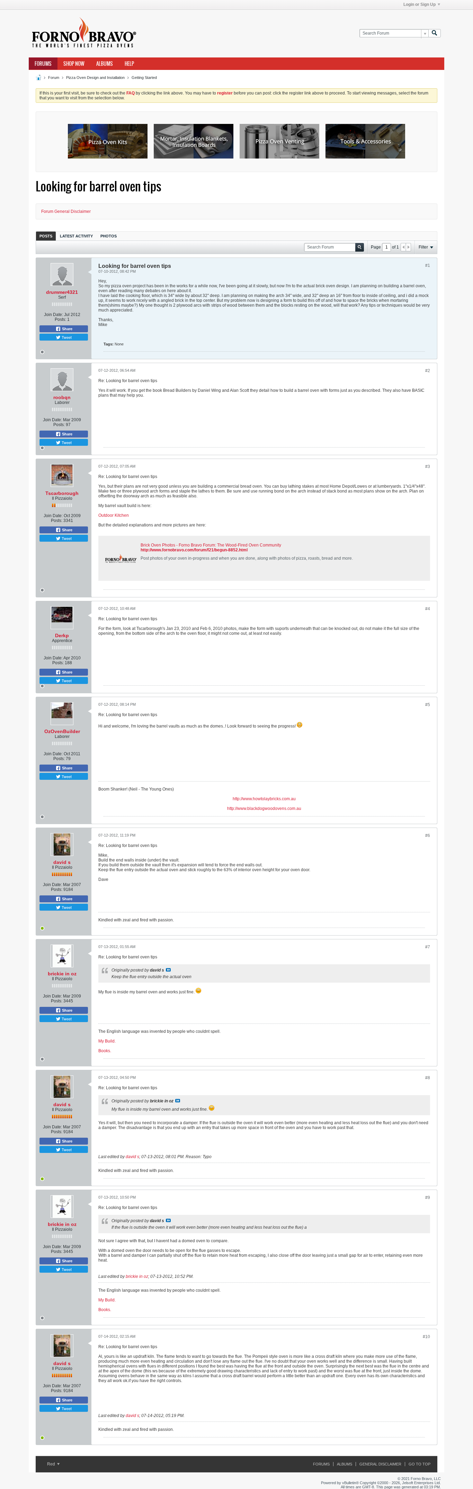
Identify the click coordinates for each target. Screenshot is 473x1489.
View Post (168, 970)
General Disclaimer (380, 1464)
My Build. (107, 1041)
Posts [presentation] (45, 236)
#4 (427, 608)
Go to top (419, 1464)
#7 (427, 947)
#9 (427, 1197)
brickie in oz (62, 973)
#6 (427, 835)
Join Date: (53, 314)
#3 (427, 466)
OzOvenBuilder (62, 731)
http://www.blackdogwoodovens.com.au (264, 808)
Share (66, 329)
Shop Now (73, 63)
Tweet (66, 337)
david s (62, 862)
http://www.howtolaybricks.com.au (264, 798)
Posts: (60, 319)
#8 (427, 1077)
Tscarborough (62, 493)
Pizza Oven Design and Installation (95, 77)
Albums (104, 63)
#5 (427, 704)
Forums (43, 63)
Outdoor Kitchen (113, 515)
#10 (426, 1336)
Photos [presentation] (108, 236)
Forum (53, 77)
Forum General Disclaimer (66, 211)
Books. (104, 1050)
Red (51, 1464)
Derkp (62, 635)
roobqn (62, 397)
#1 (427, 265)
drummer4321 (62, 292)
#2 (427, 370)
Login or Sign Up (419, 4)
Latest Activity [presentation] (76, 236)
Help (129, 63)
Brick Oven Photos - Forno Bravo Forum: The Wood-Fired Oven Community (211, 545)
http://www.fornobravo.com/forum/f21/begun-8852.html (194, 550)
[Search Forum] (434, 33)
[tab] (46, 236)
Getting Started (144, 77)
